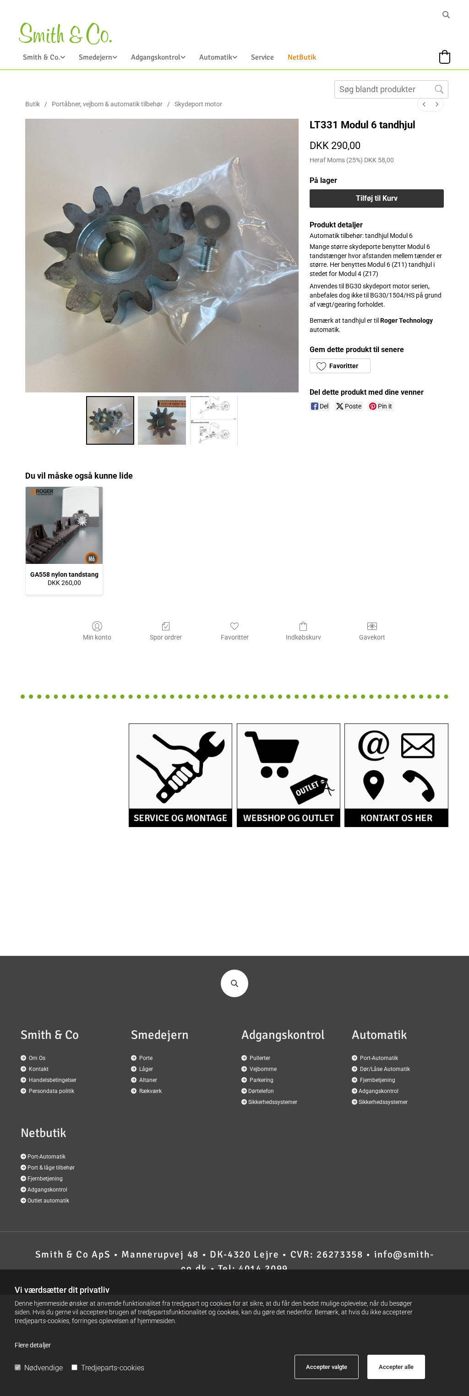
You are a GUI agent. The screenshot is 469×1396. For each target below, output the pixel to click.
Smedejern (95, 57)
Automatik (215, 57)
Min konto (97, 637)
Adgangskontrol (155, 57)
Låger (146, 1069)
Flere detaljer (33, 1345)
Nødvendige (43, 1367)
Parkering (261, 1080)
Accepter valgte (326, 1366)
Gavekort (372, 637)
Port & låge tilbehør (51, 1167)
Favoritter (235, 637)
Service (262, 57)
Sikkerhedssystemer (272, 1102)
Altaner (148, 1080)
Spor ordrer (166, 637)
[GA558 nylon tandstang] (64, 525)
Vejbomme (263, 1069)
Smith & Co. (41, 57)
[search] (446, 14)
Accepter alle (396, 1366)
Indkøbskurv (303, 637)
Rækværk (150, 1091)
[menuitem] (424, 104)
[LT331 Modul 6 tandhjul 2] (214, 420)
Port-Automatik (379, 1058)
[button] (340, 366)
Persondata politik (51, 1091)
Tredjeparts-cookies (112, 1367)
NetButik (302, 57)
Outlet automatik (48, 1200)
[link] (37, 60)
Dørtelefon (261, 1091)
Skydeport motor (198, 104)
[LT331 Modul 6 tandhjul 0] (110, 420)
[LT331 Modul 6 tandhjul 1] (162, 420)
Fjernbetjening (377, 1080)
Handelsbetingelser (52, 1080)
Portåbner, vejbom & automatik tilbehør (107, 104)
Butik (32, 104)
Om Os (37, 1058)
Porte (146, 1058)
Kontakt (39, 1069)
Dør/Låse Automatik (385, 1069)
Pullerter (260, 1058)
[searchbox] (391, 89)
